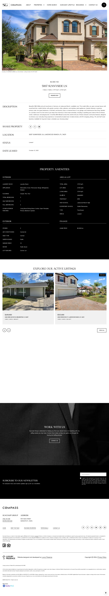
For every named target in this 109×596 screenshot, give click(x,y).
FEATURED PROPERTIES (30, 528)
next (12, 66)
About (28, 5)
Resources (80, 5)
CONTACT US (56, 528)
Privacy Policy (89, 484)
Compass (36, 536)
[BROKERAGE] (100, 527)
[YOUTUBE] (96, 527)
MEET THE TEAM (15, 528)
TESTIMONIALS (44, 528)
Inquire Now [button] (54, 95)
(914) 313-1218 (6, 519)
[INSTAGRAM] (87, 527)
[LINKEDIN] (91, 527)
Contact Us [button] (54, 440)
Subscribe (93, 489)
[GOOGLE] (104, 527)
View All (101, 330)
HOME (4, 528)
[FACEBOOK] (83, 527)
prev (8, 66)
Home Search (52, 5)
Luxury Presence (47, 557)
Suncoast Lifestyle (67, 5)
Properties (38, 5)
